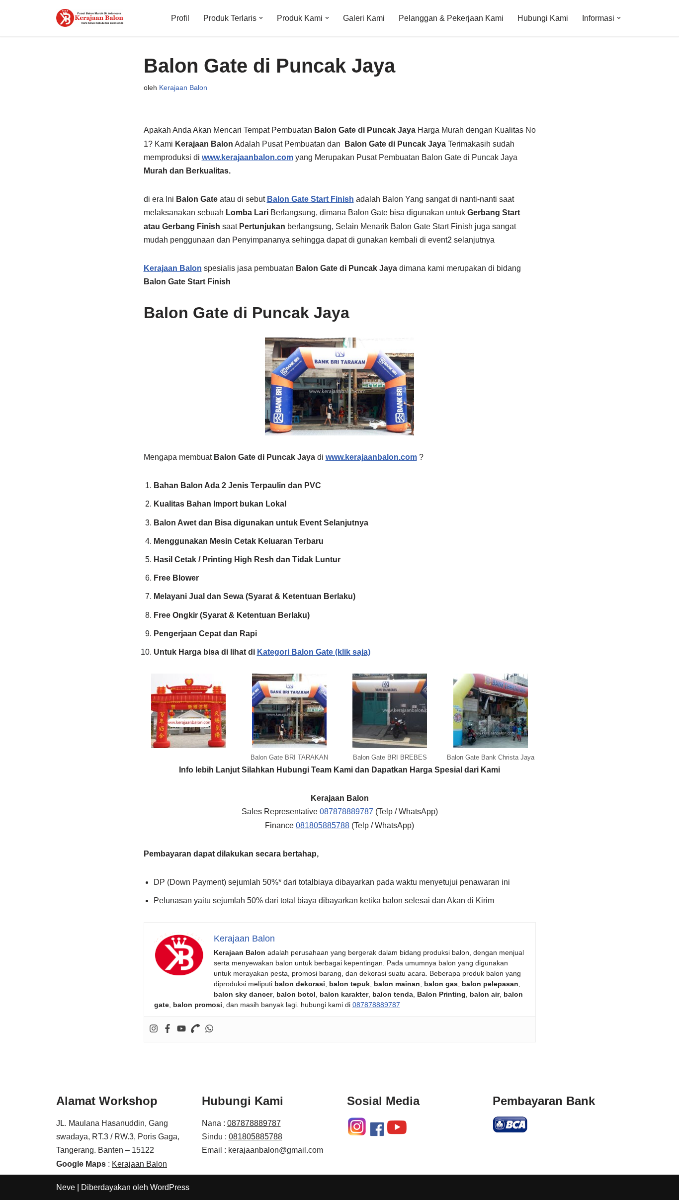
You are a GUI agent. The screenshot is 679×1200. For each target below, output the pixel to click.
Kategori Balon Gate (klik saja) (313, 652)
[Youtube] (181, 1029)
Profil (180, 18)
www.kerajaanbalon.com (247, 157)
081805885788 (322, 825)
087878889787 (346, 811)
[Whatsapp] (209, 1029)
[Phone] (195, 1029)
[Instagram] (153, 1029)
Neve (65, 1187)
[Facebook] (167, 1029)
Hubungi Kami (542, 18)
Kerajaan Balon (183, 87)
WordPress (169, 1187)
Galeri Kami (364, 18)
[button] (261, 18)
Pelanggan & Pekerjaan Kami (451, 18)
